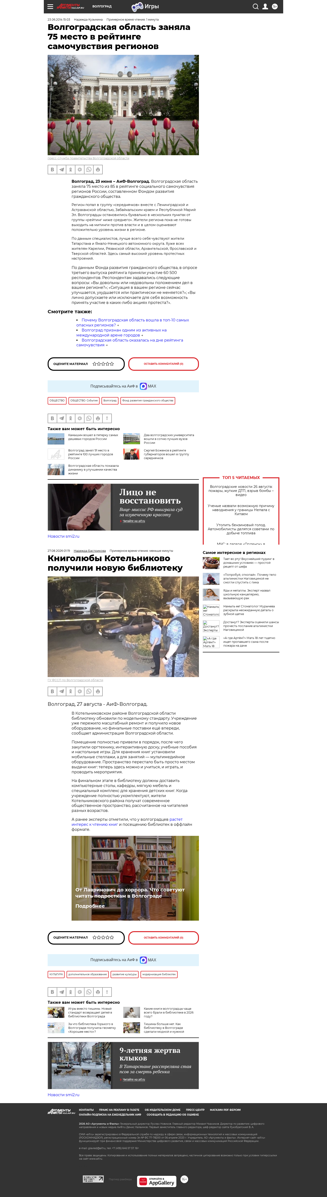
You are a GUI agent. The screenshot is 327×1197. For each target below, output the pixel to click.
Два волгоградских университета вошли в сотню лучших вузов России (169, 439)
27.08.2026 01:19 (59, 551)
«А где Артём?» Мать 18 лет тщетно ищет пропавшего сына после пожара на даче (249, 641)
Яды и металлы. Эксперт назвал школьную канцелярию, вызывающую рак (247, 594)
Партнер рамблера (120, 1179)
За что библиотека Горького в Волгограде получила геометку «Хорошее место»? (92, 1027)
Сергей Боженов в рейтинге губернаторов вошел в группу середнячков (166, 454)
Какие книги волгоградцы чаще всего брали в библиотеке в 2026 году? (168, 1012)
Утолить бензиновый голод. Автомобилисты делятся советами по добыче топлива (241, 529)
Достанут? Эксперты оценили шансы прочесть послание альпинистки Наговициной (251, 626)
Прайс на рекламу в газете (119, 1110)
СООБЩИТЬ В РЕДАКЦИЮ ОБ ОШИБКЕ (173, 1114)
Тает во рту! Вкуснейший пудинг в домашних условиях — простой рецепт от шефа (248, 562)
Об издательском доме (162, 1110)
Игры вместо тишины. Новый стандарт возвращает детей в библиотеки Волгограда (90, 1012)
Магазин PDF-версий (225, 1110)
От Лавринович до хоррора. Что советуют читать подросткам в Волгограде (130, 893)
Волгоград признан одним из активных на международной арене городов (121, 332)
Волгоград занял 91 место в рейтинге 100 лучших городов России (90, 454)
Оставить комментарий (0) (163, 363)
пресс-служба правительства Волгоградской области (88, 158)
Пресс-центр (195, 1110)
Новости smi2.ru (63, 536)
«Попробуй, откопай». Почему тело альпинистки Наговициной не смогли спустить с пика (249, 578)
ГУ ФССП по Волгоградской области (75, 680)
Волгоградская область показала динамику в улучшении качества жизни (93, 469)
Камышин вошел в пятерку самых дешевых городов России (93, 437)
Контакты (86, 1110)
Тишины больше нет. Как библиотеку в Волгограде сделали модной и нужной (164, 1027)
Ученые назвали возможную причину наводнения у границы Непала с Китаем (241, 510)
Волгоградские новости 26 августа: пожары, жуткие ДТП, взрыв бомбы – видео (241, 491)
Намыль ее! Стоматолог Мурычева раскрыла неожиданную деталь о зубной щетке (249, 610)
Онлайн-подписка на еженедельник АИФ (110, 1114)
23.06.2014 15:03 (59, 19)
